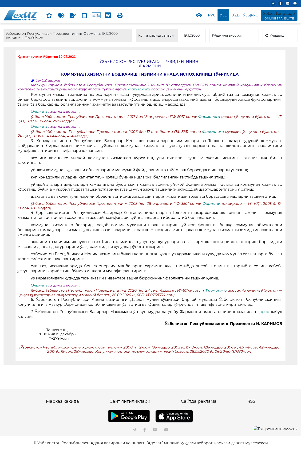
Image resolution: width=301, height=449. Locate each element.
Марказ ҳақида (62, 401)
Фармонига (139, 89)
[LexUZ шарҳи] (73, 15)
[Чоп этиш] (120, 15)
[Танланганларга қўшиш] (49, 15)
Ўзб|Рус (250, 15)
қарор (264, 312)
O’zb (235, 15)
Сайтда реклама (199, 401)
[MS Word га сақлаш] (108, 15)
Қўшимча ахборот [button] (227, 35)
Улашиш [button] (276, 35)
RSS (251, 401)
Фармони (212, 203)
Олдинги (39, 111)
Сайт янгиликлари (130, 401)
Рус (212, 15)
